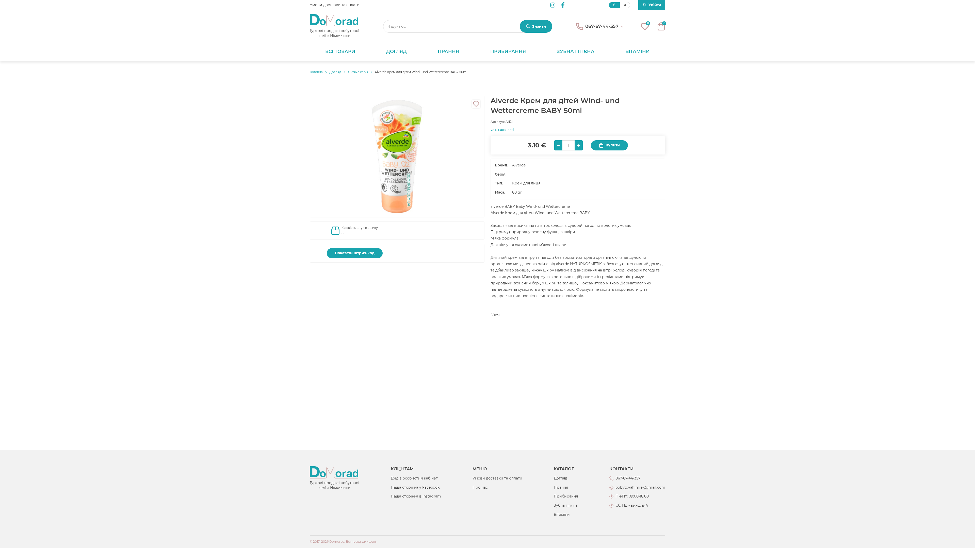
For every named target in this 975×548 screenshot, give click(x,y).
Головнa (316, 72)
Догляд (396, 51)
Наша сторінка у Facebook (415, 487)
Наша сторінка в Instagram (416, 496)
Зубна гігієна (575, 51)
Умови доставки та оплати (335, 5)
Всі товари (340, 51)
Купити (613, 145)
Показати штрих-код (355, 253)
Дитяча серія (358, 72)
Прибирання (508, 51)
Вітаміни (637, 51)
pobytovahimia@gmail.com (640, 487)
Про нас (480, 487)
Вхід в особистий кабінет (414, 478)
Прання (448, 51)
